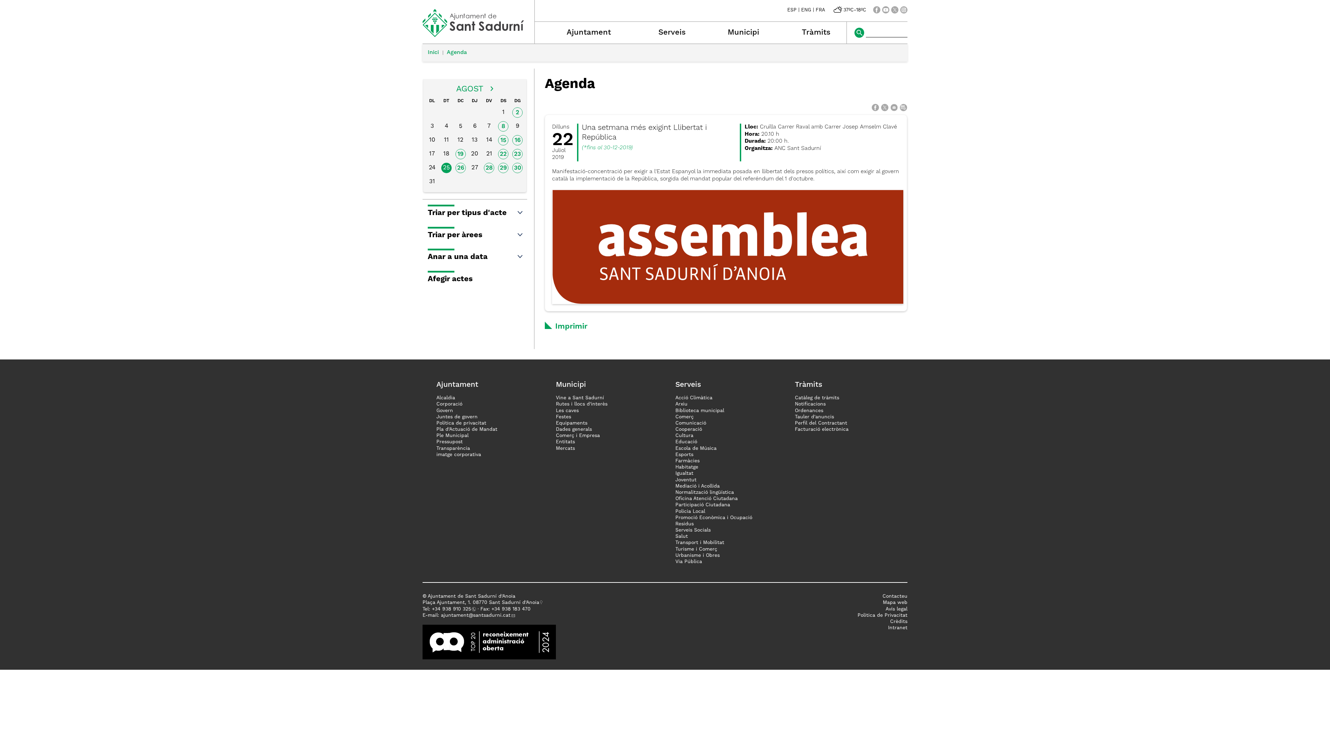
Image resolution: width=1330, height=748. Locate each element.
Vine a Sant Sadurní (580, 397)
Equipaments (571, 423)
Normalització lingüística (704, 492)
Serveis (672, 32)
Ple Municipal (452, 435)
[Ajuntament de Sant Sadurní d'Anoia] (478, 34)
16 (518, 140)
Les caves (567, 410)
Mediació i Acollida (697, 486)
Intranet (897, 627)
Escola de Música (696, 448)
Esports (684, 454)
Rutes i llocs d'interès (582, 404)
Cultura (684, 435)
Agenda (457, 52)
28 (489, 168)
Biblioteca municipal (699, 410)
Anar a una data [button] (458, 257)
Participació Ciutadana (702, 504)
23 (517, 154)
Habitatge (686, 467)
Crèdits (898, 621)
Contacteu (895, 596)
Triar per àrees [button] (455, 235)
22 (503, 154)
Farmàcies (687, 460)
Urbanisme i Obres (697, 555)
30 (517, 168)
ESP (792, 10)
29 (503, 168)
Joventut (686, 480)
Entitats (565, 441)
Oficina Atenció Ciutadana (706, 498)
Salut (681, 536)
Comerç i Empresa (578, 435)
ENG (806, 10)
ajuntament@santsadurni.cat (476, 615)
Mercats (565, 448)
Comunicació (690, 423)
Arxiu (681, 404)
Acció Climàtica (693, 397)
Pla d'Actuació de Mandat (466, 429)
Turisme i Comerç (696, 549)
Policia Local (690, 511)
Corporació (449, 404)
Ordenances (809, 410)
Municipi (743, 32)
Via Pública (688, 561)
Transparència (453, 448)
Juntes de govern (457, 417)
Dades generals (574, 429)
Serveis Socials (693, 530)
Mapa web (895, 602)
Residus (684, 524)
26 (460, 168)
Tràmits (816, 32)
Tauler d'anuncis (814, 417)
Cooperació (688, 429)
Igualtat (684, 473)
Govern (444, 410)
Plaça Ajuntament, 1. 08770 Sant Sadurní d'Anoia (481, 602)
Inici (433, 52)
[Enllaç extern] (489, 642)
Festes (563, 417)
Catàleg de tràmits (817, 397)
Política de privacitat (461, 423)
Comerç (684, 417)
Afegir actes (450, 279)
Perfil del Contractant (821, 423)
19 (460, 154)
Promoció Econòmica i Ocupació (713, 517)
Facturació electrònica (822, 429)
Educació (686, 441)
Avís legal (896, 609)
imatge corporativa (458, 454)
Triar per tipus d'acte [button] (467, 213)
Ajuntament (589, 32)
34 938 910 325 (453, 609)
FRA (820, 10)
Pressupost (449, 441)
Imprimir (571, 326)
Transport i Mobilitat (699, 542)
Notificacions (810, 404)
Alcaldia (445, 397)
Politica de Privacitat (882, 615)
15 (503, 140)
